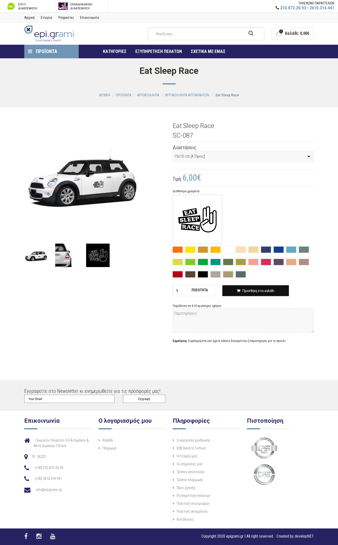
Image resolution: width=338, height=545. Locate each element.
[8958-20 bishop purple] (279, 262)
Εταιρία (46, 17)
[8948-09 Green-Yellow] (178, 262)
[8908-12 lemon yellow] (190, 250)
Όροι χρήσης (186, 487)
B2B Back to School (191, 448)
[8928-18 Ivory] (253, 250)
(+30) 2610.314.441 (48, 478)
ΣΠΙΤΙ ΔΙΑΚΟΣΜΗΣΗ (27, 6)
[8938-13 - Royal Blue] (279, 250)
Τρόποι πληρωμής (190, 480)
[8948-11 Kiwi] (203, 262)
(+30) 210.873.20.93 (49, 467)
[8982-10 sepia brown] (190, 274)
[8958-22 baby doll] (291, 262)
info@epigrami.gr (49, 489)
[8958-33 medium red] (178, 274)
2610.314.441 (322, 7)
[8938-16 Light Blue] (291, 250)
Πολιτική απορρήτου (192, 511)
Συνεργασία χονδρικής (194, 440)
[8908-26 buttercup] (215, 250)
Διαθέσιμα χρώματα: (186, 191)
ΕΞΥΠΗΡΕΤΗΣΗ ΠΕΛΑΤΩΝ (158, 51)
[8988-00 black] (203, 274)
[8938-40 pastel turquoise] (304, 250)
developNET (304, 536)
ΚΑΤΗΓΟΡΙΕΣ (114, 51)
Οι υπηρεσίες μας (190, 464)
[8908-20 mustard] (203, 250)
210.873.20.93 (293, 7)
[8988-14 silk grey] (228, 274)
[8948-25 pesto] (228, 262)
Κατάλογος (185, 519)
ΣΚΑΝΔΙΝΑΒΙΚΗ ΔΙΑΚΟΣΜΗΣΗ (81, 6)
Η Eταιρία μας (187, 456)
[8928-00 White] (228, 250)
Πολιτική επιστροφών (193, 503)
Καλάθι (107, 440)
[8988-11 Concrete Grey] (215, 274)
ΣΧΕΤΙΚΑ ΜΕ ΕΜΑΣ (208, 51)
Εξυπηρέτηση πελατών (194, 495)
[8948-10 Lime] (190, 262)
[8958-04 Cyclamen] (266, 262)
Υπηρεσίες (66, 17)
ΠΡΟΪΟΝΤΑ (46, 51)
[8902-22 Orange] (178, 250)
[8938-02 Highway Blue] (266, 250)
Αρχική (29, 17)
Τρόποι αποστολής (191, 472)
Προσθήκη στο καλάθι (257, 291)
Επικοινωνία (89, 17)
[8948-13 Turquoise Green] (215, 262)
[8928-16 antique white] (241, 250)
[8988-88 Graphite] (241, 274)
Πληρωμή (109, 448)
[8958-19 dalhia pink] (253, 262)
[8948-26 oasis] (241, 262)
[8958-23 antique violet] (304, 262)
